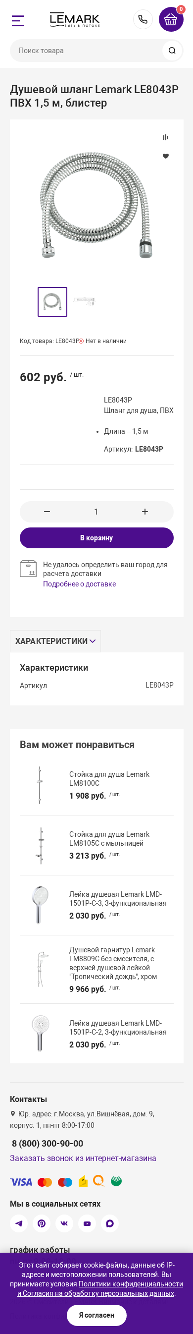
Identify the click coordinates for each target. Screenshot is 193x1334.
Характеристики (51, 641)
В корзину (96, 538)
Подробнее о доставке (79, 584)
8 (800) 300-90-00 (143, 19)
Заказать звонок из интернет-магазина (83, 1158)
